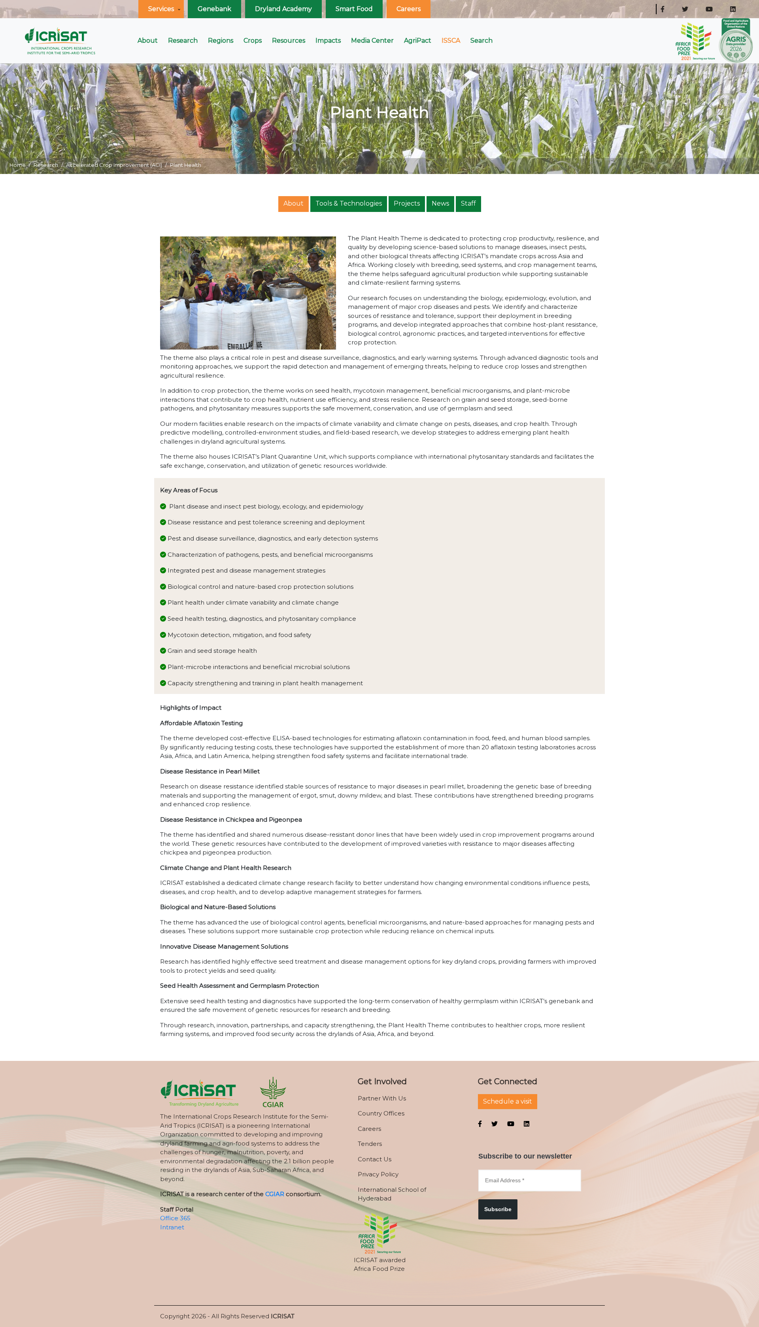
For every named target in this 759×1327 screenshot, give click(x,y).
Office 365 (175, 1218)
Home (17, 165)
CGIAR (274, 1194)
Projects (407, 203)
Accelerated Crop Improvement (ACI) (114, 165)
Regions (220, 40)
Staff (468, 203)
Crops (253, 40)
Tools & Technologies (348, 203)
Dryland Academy (283, 9)
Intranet (172, 1227)
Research (183, 40)
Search (481, 40)
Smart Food (354, 9)
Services (161, 9)
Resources (288, 40)
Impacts (328, 40)
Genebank (214, 9)
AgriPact (417, 40)
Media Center (372, 40)
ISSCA (451, 40)
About (148, 40)
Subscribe (498, 1209)
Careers (408, 9)
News (440, 203)
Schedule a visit (507, 1101)
